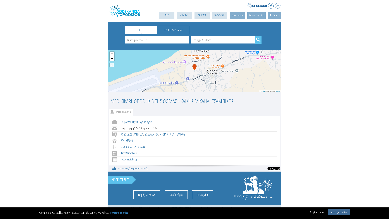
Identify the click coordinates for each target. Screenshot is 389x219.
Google (277, 91)
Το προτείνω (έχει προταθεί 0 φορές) (133, 168)
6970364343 (140, 147)
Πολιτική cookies (119, 212)
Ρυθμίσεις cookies (317, 212)
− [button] (112, 58)
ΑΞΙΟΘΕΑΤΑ (184, 15)
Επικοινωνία (237, 15)
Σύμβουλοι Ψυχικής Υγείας (133, 122)
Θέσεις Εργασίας (256, 15)
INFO (167, 15)
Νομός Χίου (202, 195)
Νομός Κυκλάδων (146, 195)
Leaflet (262, 91)
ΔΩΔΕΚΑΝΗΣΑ (151, 134)
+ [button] (112, 54)
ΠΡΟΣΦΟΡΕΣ (219, 15)
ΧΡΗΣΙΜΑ (202, 15)
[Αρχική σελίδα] (129, 15)
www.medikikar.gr (129, 159)
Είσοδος (276, 15)
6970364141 (127, 147)
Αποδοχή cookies (339, 212)
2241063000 (127, 141)
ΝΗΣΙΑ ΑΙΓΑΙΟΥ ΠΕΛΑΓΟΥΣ (172, 134)
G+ (277, 5)
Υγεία (149, 122)
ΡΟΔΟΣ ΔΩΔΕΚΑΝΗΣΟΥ (132, 134)
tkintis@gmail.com (129, 153)
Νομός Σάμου (176, 195)
